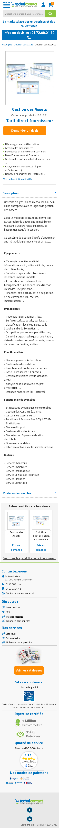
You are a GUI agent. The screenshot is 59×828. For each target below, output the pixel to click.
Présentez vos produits (19, 642)
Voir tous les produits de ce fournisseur (29, 558)
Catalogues (11, 633)
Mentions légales (14, 616)
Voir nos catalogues (29, 670)
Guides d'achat (13, 638)
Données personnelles (18, 620)
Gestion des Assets (16, 534)
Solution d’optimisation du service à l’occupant (41, 537)
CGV (8, 612)
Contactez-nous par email (19, 593)
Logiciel (8, 44)
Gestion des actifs (23, 44)
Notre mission (13, 607)
